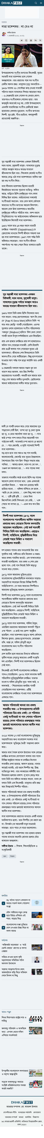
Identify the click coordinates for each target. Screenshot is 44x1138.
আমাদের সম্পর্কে (11, 1117)
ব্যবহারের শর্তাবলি (25, 1112)
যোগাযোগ (37, 1112)
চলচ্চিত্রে (23, 193)
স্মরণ (4, 856)
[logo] (12, 3)
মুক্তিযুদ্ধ (14, 678)
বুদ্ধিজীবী (5, 614)
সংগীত (17, 72)
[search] (35, 3)
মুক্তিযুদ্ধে (36, 735)
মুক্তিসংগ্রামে (26, 574)
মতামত (4, 22)
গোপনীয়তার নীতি (9, 1112)
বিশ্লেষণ (12, 856)
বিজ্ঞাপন (36, 1117)
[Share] (21, 40)
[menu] (40, 3)
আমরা (21, 1117)
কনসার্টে (19, 602)
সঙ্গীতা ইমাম (11, 33)
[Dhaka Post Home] (22, 1102)
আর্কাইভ (28, 1117)
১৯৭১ (4, 574)
